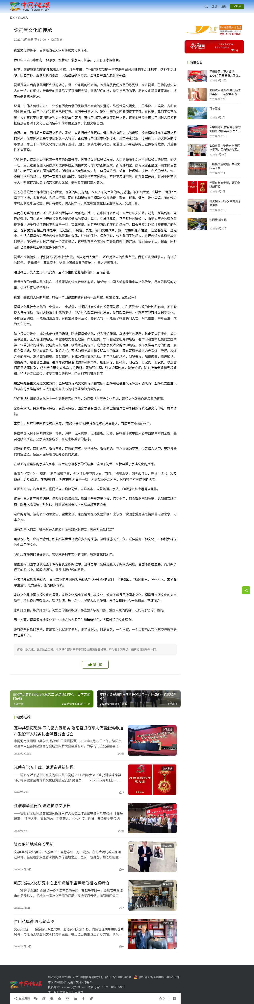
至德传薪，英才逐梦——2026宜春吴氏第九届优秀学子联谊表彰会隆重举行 (225, 75)
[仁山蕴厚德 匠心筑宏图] (152, 934)
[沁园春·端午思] (197, 224)
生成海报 (24, 998)
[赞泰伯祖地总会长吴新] (152, 856)
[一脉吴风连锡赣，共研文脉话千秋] (197, 168)
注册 (224, 6)
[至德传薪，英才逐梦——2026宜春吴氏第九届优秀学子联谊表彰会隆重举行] (197, 76)
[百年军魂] (197, 113)
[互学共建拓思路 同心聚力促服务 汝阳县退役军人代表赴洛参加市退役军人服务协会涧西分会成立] (152, 740)
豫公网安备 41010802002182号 (159, 977)
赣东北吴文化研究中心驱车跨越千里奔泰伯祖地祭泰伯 (61, 883)
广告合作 (77, 992)
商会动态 (56, 39)
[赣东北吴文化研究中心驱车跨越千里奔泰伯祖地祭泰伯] (152, 895)
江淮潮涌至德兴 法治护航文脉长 (42, 805)
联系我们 (66, 992)
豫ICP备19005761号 (118, 977)
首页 (12, 17)
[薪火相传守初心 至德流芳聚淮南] (197, 205)
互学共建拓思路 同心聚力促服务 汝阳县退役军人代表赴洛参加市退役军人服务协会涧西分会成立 (68, 731)
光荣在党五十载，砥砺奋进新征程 (43, 767)
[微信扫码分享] (35, 998)
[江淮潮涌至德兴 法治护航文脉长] (152, 818)
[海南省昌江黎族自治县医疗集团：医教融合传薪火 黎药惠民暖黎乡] (197, 150)
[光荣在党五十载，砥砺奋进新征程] (152, 779)
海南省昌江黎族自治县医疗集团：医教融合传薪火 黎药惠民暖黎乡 (224, 149)
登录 (214, 6)
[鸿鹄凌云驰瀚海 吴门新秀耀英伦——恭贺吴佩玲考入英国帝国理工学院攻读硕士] (197, 94)
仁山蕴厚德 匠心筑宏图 (34, 921)
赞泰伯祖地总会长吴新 (34, 844)
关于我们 (54, 992)
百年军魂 (214, 108)
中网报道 (167, 729)
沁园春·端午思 (218, 220)
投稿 (238, 6)
